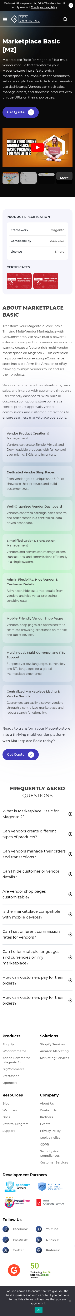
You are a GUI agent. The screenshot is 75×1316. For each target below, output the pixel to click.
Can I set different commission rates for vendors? (31, 934)
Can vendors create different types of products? (29, 834)
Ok (38, 1309)
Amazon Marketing (54, 1051)
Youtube (52, 1229)
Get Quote (16, 112)
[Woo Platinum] (51, 1186)
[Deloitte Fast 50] (40, 1273)
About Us (47, 1103)
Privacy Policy (50, 1131)
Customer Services (54, 1162)
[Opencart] (17, 1186)
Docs (6, 1117)
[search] (65, 19)
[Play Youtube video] (37, 147)
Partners (46, 1117)
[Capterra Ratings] (13, 1272)
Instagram (20, 1240)
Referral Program (15, 1124)
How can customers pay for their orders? (33, 980)
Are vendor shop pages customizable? (24, 894)
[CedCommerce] (25, 19)
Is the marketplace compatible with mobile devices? (31, 914)
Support (8, 1131)
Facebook (20, 1229)
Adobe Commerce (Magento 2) (16, 1060)
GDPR (44, 1144)
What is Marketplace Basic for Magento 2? (30, 814)
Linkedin (52, 1240)
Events (45, 1124)
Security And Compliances (50, 1153)
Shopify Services (52, 1044)
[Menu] (5, 19)
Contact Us (48, 1110)
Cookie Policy (50, 1137)
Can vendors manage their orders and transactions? (34, 854)
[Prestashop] (17, 1202)
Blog (6, 1103)
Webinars (9, 1110)
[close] (71, 5)
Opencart (9, 1083)
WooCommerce (14, 1051)
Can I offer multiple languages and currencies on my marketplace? (30, 957)
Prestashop (11, 1076)
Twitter (18, 1250)
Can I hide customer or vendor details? (30, 874)
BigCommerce (13, 1069)
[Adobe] (51, 1202)
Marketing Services (54, 1058)
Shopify (8, 1044)
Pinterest (53, 1250)
